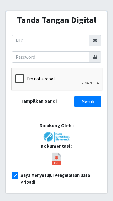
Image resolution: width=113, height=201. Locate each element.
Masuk (87, 102)
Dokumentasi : (56, 146)
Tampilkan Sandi (38, 101)
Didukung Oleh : (56, 125)
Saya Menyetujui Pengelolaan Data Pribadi (55, 179)
